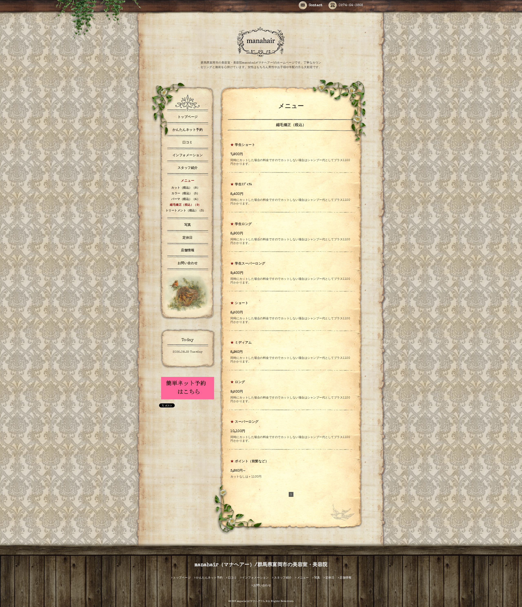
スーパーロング (247, 422)
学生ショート (245, 145)
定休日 (187, 238)
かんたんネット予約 (188, 130)
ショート (241, 303)
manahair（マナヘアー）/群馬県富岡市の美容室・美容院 (261, 565)
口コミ (187, 142)
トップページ (188, 117)
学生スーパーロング (250, 264)
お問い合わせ (188, 263)
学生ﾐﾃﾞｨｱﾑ (243, 184)
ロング (240, 382)
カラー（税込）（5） (185, 193)
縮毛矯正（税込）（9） (185, 205)
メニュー (187, 181)
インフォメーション (188, 155)
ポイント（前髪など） (252, 461)
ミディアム (243, 343)
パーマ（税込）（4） (185, 199)
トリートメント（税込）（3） (186, 210)
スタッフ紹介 (188, 168)
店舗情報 (187, 250)
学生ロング (243, 224)
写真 (187, 225)
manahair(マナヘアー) (250, 601)
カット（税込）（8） (185, 188)
